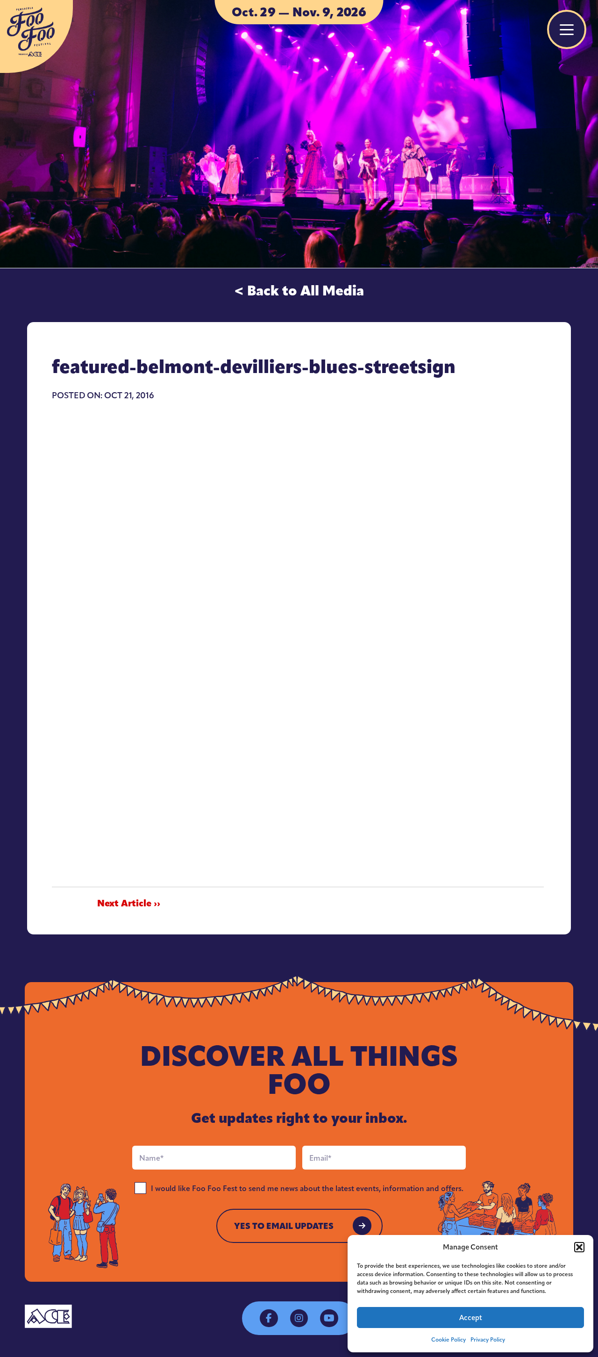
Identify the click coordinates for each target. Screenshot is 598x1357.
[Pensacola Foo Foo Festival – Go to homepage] (36, 36)
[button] (579, 1247)
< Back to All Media (299, 291)
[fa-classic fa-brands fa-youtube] (329, 1318)
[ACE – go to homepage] (48, 1316)
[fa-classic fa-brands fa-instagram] (299, 1318)
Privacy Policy (487, 1339)
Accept (470, 1318)
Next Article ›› (128, 903)
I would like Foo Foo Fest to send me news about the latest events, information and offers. (307, 1188)
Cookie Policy (448, 1339)
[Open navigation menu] (566, 29)
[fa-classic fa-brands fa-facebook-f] (269, 1318)
